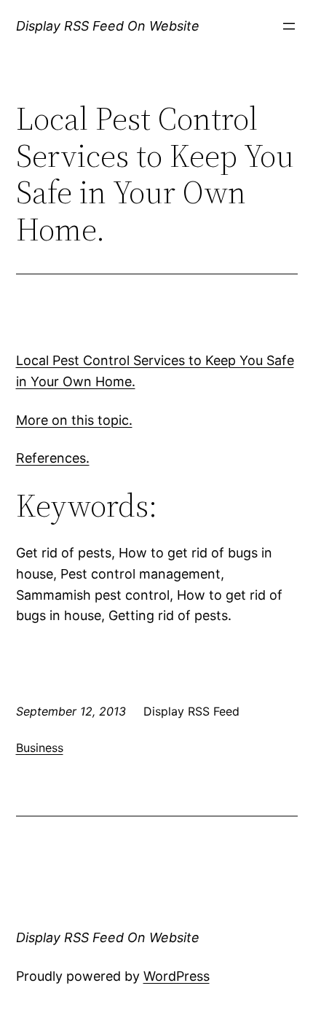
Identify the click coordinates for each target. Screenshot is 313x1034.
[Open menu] (289, 26)
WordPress (176, 976)
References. (53, 458)
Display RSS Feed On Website (107, 26)
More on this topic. (74, 420)
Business (39, 747)
